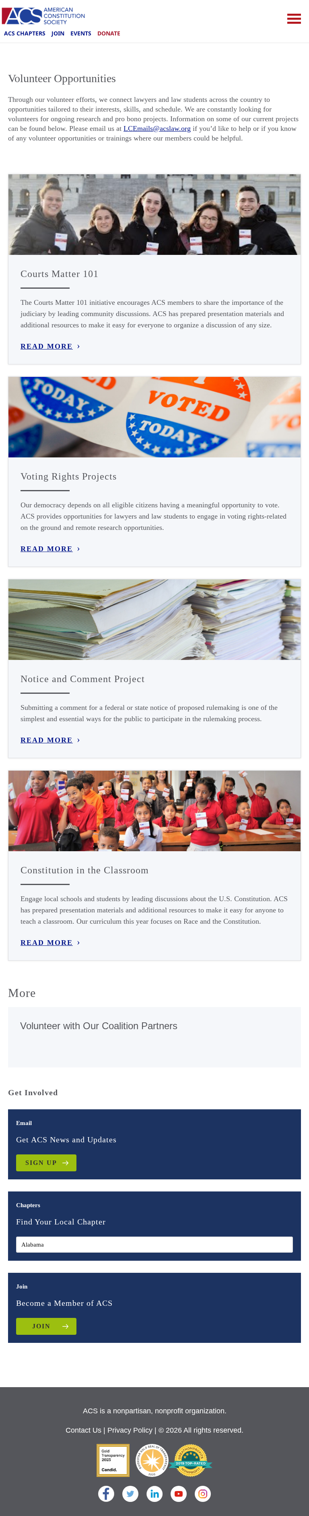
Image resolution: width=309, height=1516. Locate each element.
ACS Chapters (24, 33)
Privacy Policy (129, 1430)
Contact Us (83, 1430)
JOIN (41, 1326)
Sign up (41, 1162)
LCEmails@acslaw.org (157, 128)
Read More (47, 346)
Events (80, 33)
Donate (108, 33)
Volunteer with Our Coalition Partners (98, 1025)
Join (58, 33)
